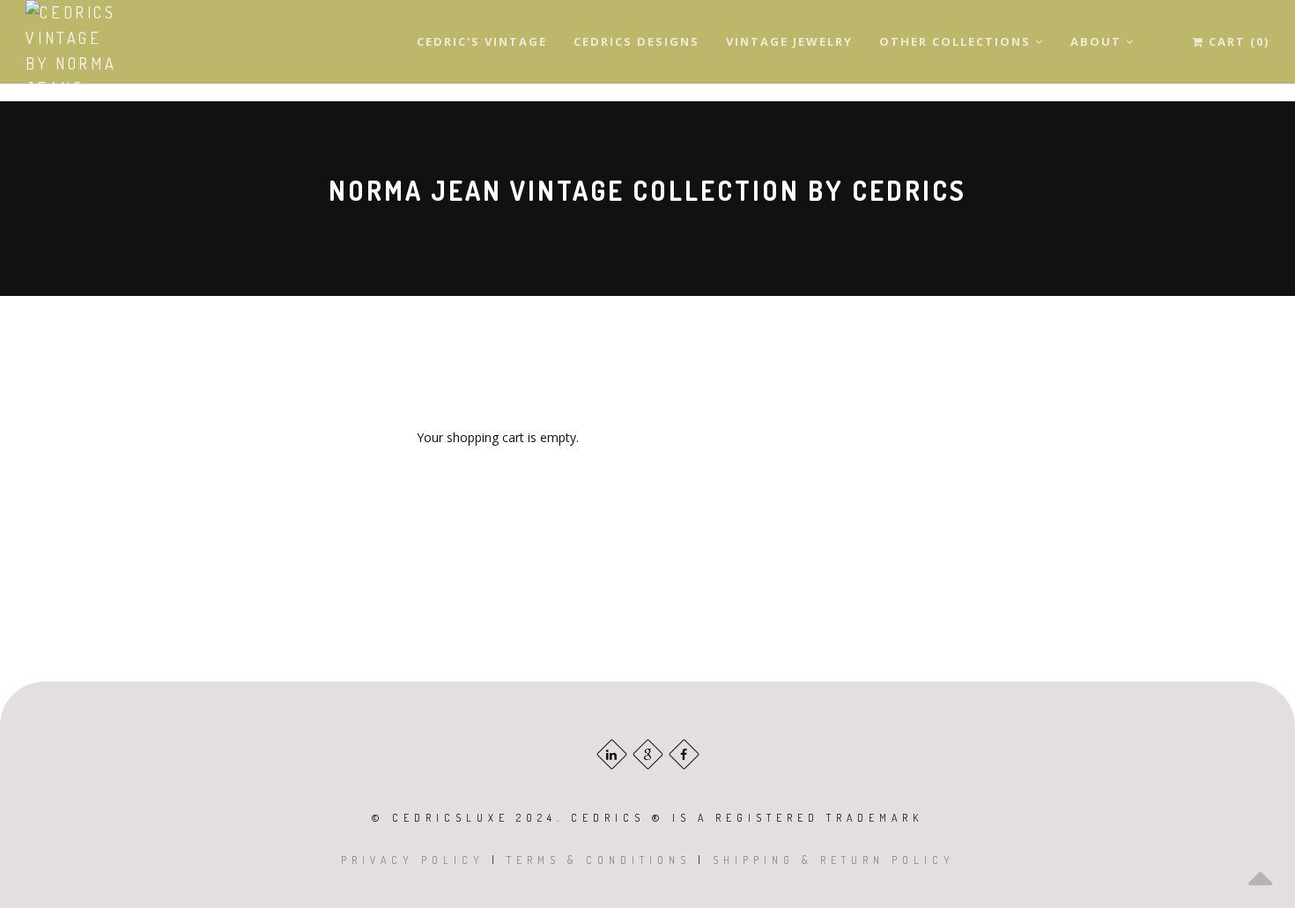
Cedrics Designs (636, 41)
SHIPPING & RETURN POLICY (834, 860)
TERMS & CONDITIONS (599, 860)
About (1098, 41)
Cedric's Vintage (482, 41)
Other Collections (957, 41)
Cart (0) (1236, 41)
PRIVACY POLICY (413, 860)
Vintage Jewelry (789, 41)
